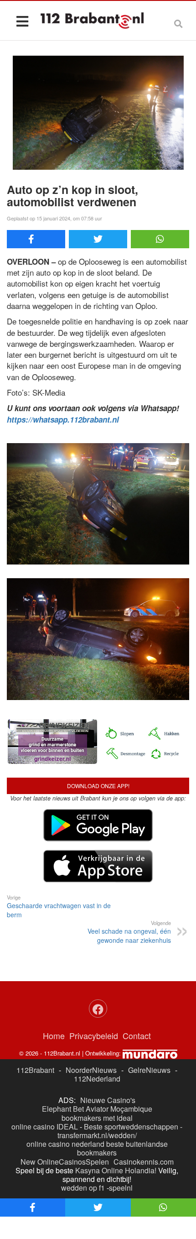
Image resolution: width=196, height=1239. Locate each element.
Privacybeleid (93, 1035)
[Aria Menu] (22, 21)
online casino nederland (65, 1144)
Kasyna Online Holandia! (115, 1170)
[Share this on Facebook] (36, 239)
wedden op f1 (83, 1187)
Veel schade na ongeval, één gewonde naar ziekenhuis (129, 932)
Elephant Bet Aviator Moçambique (97, 1108)
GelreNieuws (149, 1070)
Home (54, 1035)
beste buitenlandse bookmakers (122, 1148)
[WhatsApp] (160, 239)
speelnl (121, 1187)
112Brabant (35, 1070)
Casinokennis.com (143, 1161)
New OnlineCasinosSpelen (65, 1161)
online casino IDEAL (44, 1126)
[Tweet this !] (98, 239)
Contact (137, 1035)
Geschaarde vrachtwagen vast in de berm (59, 906)
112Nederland (97, 1078)
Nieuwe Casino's (107, 1100)
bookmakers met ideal (97, 1118)
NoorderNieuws (91, 1070)
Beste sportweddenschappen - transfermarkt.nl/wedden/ (120, 1130)
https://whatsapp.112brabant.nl (63, 419)
